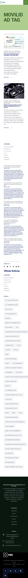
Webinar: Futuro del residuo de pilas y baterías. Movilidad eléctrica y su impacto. (13, 106)
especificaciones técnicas (13, 367)
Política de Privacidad (17, 564)
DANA (7, 354)
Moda (7, 412)
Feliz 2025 (19, 372)
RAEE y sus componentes (12, 430)
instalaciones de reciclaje (13, 394)
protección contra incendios (14, 421)
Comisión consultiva (12, 336)
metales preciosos (11, 408)
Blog (5, 153)
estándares (9, 372)
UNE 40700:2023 (9, 462)
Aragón (7, 318)
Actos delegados (10, 313)
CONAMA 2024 (9, 345)
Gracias (7, 385)
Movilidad (17, 52)
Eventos (14, 519)
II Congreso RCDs (10, 390)
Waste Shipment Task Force (13, 466)
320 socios (8, 309)
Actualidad (16, 51)
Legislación (14, 524)
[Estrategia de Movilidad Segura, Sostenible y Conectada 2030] (14, 41)
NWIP (13, 412)
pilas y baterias (16, 102)
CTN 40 (19, 345)
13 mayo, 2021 (8, 100)
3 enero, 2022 (8, 51)
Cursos (6, 155)
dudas (7, 363)
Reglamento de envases (12, 439)
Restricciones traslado (13, 448)
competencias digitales (12, 340)
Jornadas (7, 159)
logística (8, 399)
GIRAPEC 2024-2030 (10, 381)
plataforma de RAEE (11, 417)
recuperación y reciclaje (13, 435)
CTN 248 (7, 349)
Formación (16, 100)
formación (7, 102)
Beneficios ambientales (12, 322)
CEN (17, 327)
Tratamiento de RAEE (11, 457)
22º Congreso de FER (11, 304)
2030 (5, 52)
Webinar (6, 157)
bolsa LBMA (8, 327)
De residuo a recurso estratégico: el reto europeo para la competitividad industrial (13, 203)
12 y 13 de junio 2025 (11, 300)
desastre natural (10, 358)
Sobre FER (14, 511)
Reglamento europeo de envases (15, 444)
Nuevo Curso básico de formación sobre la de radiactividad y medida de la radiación (13, 240)
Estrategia (10, 52)
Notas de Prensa (9, 146)
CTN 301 (15, 349)
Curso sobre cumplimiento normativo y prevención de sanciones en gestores (11, 221)
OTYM (20, 412)
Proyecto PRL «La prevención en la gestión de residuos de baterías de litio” (13, 184)
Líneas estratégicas (11, 403)
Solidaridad (9, 453)
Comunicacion (14, 516)
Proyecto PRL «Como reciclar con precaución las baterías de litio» (12, 166)
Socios (14, 513)
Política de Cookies (7, 564)
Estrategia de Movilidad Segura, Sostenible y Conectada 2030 (11, 54)
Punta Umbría (9, 426)
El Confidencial (17, 363)
